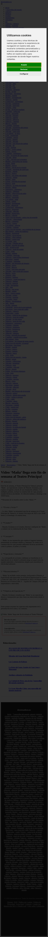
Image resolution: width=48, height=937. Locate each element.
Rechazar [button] (24, 69)
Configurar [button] (24, 74)
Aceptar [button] (24, 65)
